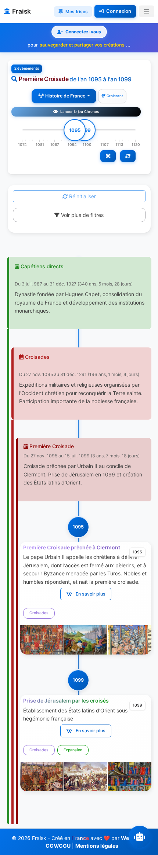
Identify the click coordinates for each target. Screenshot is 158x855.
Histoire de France (65, 96)
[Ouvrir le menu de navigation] (146, 11)
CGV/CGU (58, 846)
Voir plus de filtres (82, 215)
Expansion (73, 750)
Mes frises (76, 11)
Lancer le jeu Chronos (79, 112)
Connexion (118, 11)
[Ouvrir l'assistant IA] (140, 837)
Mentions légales (96, 846)
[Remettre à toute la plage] (128, 156)
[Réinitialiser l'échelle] (108, 156)
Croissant (114, 96)
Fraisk (21, 11)
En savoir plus (90, 594)
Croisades (39, 613)
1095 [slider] (74, 130)
